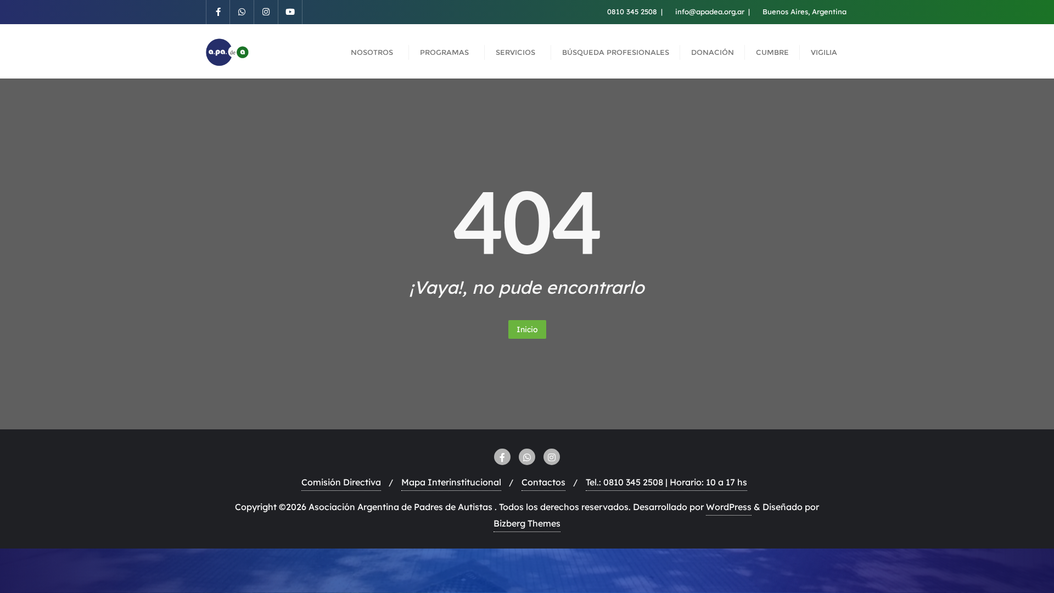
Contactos (543, 482)
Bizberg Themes (527, 523)
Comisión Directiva (341, 482)
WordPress (729, 506)
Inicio (527, 329)
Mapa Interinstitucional (451, 482)
